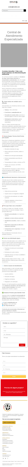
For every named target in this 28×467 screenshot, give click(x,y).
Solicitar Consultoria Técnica (9, 422)
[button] (23, 20)
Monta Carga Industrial (6, 428)
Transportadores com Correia (7, 442)
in (3, 458)
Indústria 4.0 (4, 173)
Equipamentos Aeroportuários (7, 435)
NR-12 (17, 170)
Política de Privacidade (6, 451)
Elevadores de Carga (6, 427)
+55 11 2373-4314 (5, 456)
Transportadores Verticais (7, 430)
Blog (3, 448)
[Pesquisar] (25, 10)
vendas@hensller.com (6, 455)
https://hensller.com (10, 305)
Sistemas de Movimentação (7, 440)
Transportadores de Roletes (7, 443)
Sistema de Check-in (6, 434)
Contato (3, 449)
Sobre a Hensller (5, 447)
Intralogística (4, 439)
